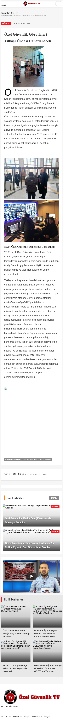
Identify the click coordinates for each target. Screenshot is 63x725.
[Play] (31, 576)
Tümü (54, 498)
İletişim (47, 717)
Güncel (6, 23)
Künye (26, 717)
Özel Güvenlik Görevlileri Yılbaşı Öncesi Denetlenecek (28, 459)
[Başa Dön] (58, 720)
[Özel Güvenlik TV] (31, 5)
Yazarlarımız (37, 717)
